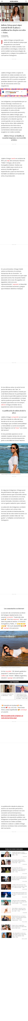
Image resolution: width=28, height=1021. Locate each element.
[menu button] (2, 1)
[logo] (14, 1)
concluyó (24, 710)
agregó (6, 628)
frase (17, 428)
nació (13, 158)
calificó (3, 676)
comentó (10, 617)
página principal (4, 4)
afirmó (3, 405)
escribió (8, 671)
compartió (15, 417)
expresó (15, 284)
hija (8, 161)
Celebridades (12, 4)
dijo (9, 708)
